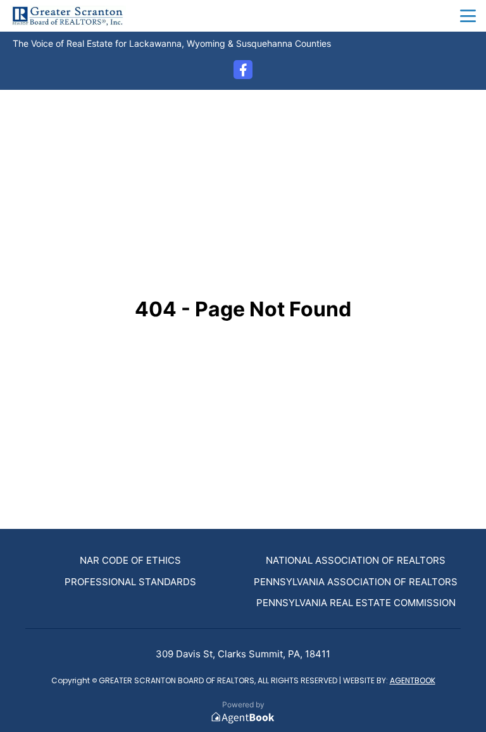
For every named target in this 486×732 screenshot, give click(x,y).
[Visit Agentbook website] (243, 718)
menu (468, 16)
